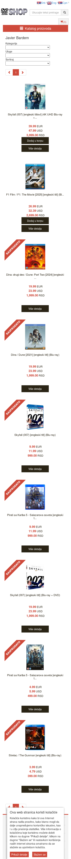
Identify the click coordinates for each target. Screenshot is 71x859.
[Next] (22, 72)
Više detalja (35, 148)
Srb (43, 3)
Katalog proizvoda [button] (38, 28)
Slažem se (40, 854)
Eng (54, 3)
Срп (64, 3)
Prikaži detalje (19, 854)
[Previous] (9, 72)
